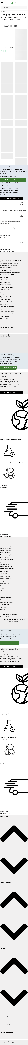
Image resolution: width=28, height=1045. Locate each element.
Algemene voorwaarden (6, 284)
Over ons (2, 292)
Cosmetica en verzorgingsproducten (8, 737)
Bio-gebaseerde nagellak (6, 301)
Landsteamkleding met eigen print (8, 314)
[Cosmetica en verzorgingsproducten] (9, 733)
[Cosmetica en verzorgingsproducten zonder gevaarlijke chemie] (9, 457)
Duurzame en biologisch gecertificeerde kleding (10, 439)
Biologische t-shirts (5, 316)
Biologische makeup (5, 299)
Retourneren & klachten (6, 289)
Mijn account (3, 280)
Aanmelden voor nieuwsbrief (11, 198)
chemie (12, 223)
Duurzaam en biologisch (5, 713)
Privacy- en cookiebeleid (6, 287)
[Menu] (3, 3)
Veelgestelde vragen (5, 282)
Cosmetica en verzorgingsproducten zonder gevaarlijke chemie (13, 462)
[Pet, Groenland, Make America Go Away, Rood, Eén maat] (7, 37)
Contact (2, 294)
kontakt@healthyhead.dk (10, 176)
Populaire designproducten (7, 306)
